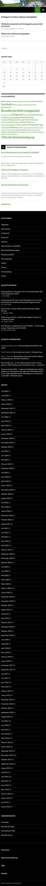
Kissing (30, 117)
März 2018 (5, 652)
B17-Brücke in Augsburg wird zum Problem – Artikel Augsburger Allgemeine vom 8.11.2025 (22, 327)
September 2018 (7, 635)
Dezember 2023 (7, 468)
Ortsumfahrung (35, 124)
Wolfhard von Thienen (17, 29)
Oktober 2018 (6, 631)
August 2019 (5, 610)
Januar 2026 (5, 404)
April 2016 (5, 734)
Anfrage (14, 101)
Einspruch (18, 114)
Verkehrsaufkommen (23, 130)
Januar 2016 (5, 747)
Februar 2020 (6, 588)
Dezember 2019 (7, 597)
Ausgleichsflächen (36, 101)
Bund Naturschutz (6, 115)
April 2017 (5, 682)
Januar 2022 (5, 511)
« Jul (3, 86)
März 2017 (5, 687)
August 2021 (5, 524)
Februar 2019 (6, 622)
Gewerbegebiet (14, 117)
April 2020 (5, 580)
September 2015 (7, 764)
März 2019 (5, 618)
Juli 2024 (4, 451)
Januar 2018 (5, 661)
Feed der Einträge (7, 826)
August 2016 (5, 717)
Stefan (37, 127)
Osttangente (5, 128)
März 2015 (5, 789)
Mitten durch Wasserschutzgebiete (15, 34)
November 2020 (7, 558)
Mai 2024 (4, 460)
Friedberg (4, 117)
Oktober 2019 (6, 605)
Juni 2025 (4, 417)
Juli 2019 (4, 614)
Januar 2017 (5, 695)
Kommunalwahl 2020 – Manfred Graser (22, 374)
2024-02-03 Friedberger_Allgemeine (14, 170)
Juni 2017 (4, 678)
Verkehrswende (7, 132)
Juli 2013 (4, 802)
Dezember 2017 (7, 665)
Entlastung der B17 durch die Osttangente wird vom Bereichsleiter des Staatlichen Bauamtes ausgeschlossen (21, 301)
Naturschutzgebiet (8, 125)
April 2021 (5, 541)
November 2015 (7, 755)
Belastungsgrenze (19, 105)
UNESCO (3, 130)
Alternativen (6, 101)
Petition (14, 127)
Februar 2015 (6, 794)
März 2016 (5, 738)
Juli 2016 (4, 721)
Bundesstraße (6, 107)
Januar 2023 (5, 485)
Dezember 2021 (7, 515)
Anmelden (5, 822)
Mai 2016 (4, 729)
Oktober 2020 (6, 562)
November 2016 (7, 704)
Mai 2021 (4, 537)
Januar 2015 (5, 798)
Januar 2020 (5, 592)
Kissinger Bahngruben (9, 120)
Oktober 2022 (6, 494)
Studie (41, 127)
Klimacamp (34, 120)
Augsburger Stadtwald (23, 101)
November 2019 (7, 601)
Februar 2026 (6, 400)
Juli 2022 (4, 503)
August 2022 (5, 498)
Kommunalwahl (7, 122)
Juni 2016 (4, 725)
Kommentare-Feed (8, 831)
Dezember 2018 (7, 627)
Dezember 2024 (7, 438)
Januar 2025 (5, 434)
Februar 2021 (6, 550)
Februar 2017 (6, 691)
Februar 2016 (6, 742)
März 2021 (5, 545)
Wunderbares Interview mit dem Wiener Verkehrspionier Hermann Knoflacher (22, 357)
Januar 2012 (5, 807)
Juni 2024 (4, 455)
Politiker (20, 127)
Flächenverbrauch (35, 115)
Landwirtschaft (25, 122)
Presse (3, 267)
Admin (12, 36)
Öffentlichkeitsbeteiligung (17, 137)
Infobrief (23, 117)
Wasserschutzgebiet (32, 132)
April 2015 (5, 785)
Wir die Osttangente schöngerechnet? (15, 185)
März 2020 (5, 584)
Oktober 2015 (6, 759)
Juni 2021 (4, 533)
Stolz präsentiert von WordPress (11, 883)
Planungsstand (6, 259)
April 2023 (5, 477)
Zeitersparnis (14, 134)
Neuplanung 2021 (7, 254)
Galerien (4, 242)
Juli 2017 (4, 674)
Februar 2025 (6, 430)
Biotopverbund (28, 105)
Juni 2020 (4, 571)
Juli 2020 (4, 567)
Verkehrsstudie (35, 130)
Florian (26, 115)
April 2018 (5, 648)
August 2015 (5, 768)
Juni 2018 (4, 640)
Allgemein (5, 225)
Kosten (15, 122)
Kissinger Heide (23, 120)
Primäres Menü (43, 10)
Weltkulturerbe (5, 134)
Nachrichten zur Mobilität (10, 246)
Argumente (5, 233)
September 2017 (7, 670)
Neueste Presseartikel (17, 147)
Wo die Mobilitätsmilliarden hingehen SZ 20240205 (20, 152)
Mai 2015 (4, 781)
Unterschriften (11, 130)
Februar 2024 (6, 464)
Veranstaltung (6, 272)
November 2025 (7, 408)
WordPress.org (6, 835)
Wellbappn (41, 132)
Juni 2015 (4, 777)
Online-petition (21, 125)
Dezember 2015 (7, 751)
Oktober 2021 (6, 520)
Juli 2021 (4, 528)
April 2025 (5, 421)
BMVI (34, 105)
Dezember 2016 (7, 700)
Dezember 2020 (7, 554)
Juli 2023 (4, 473)
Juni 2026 (4, 395)
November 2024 (7, 443)
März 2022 (5, 507)
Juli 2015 (4, 772)
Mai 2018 (4, 644)
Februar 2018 (6, 657)
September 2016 (7, 712)
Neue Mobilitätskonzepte (10, 250)
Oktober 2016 (6, 708)
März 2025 (5, 425)
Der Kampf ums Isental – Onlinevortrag (27, 352)
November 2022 (7, 490)
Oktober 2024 (6, 447)
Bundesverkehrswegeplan (20, 110)
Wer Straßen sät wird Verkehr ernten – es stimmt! (26, 365)
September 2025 (7, 413)
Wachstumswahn (19, 132)
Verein (3, 276)
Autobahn (7, 104)
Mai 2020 (4, 575)
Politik (3, 263)
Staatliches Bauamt (29, 127)
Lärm (33, 122)
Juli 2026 (4, 391)
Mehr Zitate (6, 204)
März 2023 (5, 481)
